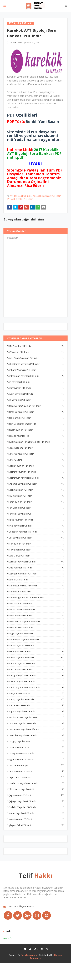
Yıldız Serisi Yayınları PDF (36, 789)
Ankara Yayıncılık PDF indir (36, 369)
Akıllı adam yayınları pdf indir (36, 357)
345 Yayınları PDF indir (36, 345)
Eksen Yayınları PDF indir (36, 465)
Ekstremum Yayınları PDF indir (36, 477)
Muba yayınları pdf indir (36, 627)
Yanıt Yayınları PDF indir (36, 771)
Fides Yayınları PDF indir (36, 519)
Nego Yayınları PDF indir (36, 633)
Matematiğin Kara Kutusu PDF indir (36, 597)
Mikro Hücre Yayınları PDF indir (36, 621)
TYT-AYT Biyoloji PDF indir (20, 198)
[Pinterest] (46, 915)
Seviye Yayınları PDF (36, 693)
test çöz (7, 938)
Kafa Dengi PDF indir (36, 555)
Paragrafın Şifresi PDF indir (36, 675)
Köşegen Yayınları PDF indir (36, 573)
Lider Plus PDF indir (36, 579)
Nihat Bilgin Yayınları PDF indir (36, 639)
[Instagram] (37, 915)
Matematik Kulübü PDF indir (36, 585)
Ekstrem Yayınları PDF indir (36, 471)
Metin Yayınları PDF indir (36, 615)
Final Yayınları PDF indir (36, 525)
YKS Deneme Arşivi (36, 765)
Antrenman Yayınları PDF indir (36, 375)
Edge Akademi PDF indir (36, 447)
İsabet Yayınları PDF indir (36, 813)
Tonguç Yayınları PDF (36, 741)
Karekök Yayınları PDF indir (47, 195)
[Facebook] (8, 915)
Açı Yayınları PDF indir (36, 399)
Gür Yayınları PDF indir (36, 537)
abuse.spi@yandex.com (22, 906)
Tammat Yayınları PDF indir (36, 723)
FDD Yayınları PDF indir (36, 495)
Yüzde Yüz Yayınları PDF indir (36, 783)
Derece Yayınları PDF (36, 435)
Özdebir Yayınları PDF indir (36, 807)
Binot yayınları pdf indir (36, 429)
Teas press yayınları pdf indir (36, 729)
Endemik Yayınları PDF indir (36, 483)
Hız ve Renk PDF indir (36, 549)
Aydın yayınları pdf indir (36, 393)
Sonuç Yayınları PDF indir (36, 699)
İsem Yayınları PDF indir (36, 819)
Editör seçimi (36, 459)
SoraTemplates (29, 954)
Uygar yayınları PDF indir (36, 759)
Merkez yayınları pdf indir (36, 609)
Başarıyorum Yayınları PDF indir (36, 405)
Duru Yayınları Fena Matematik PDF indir (36, 441)
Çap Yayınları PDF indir (36, 795)
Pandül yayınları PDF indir (36, 663)
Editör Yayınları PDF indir (36, 453)
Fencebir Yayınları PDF (36, 513)
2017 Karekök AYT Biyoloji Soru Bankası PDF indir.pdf (34, 153)
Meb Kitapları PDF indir (36, 603)
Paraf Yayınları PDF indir (36, 669)
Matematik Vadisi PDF (36, 591)
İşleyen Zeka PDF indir (36, 825)
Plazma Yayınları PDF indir (36, 681)
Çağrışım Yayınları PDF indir (36, 801)
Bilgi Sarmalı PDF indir (36, 417)
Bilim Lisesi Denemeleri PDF (36, 423)
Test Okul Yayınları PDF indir (36, 735)
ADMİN (18, 42)
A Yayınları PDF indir (36, 351)
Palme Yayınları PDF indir (36, 657)
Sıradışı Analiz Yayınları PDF (36, 717)
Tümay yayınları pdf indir (36, 753)
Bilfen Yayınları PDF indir (36, 411)
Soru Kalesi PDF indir (36, 705)
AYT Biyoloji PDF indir (20, 195)
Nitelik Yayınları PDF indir (36, 645)
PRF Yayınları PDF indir (36, 651)
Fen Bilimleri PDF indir (36, 507)
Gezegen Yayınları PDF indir (36, 531)
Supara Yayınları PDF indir (36, 711)
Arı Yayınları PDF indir (36, 381)
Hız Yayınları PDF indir (36, 543)
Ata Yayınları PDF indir (36, 387)
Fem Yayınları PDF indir (36, 501)
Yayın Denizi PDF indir (36, 777)
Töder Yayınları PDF (36, 747)
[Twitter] (17, 915)
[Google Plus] (27, 915)
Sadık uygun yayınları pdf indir (36, 687)
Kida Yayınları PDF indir (36, 567)
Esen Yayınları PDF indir (36, 489)
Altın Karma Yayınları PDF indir (36, 363)
